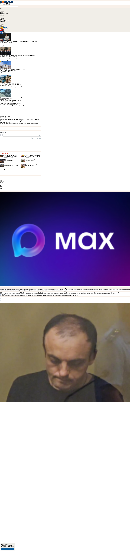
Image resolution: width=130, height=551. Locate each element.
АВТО (1, 9)
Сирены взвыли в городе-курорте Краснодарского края (46, 289)
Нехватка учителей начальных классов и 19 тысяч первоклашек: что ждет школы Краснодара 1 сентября (97, 292)
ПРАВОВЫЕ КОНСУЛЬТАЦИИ (4, 20)
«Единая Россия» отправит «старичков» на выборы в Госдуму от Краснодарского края (13, 59)
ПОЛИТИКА (2, 19)
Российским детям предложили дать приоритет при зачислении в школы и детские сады (67, 295)
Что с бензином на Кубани (4, 88)
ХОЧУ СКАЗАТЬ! (2, 25)
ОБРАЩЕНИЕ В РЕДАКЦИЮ (4, 17)
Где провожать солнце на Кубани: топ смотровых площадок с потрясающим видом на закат (71, 292)
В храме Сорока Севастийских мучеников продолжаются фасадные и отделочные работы (47, 292)
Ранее (9, 137)
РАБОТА (5, 27)
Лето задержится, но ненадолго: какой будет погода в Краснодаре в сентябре (63, 289)
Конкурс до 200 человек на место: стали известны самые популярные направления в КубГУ (14, 72)
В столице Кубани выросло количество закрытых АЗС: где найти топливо (58, 293)
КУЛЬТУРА (1, 14)
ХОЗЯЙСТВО (2, 24)
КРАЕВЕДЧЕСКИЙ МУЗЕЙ (4, 13)
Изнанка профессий (3, 32)
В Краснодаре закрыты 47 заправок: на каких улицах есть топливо (10, 100)
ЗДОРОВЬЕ (2, 11)
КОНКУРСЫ (2, 12)
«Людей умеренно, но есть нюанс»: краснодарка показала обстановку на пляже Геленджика (14, 86)
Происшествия (2, 116)
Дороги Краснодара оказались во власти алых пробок (28, 292)
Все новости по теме (3, 43)
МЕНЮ (1, 8)
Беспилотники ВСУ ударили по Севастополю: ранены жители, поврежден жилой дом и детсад (15, 293)
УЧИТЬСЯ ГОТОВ (5, 28)
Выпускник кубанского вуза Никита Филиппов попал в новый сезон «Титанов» (38, 293)
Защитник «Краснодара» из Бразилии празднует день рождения (23, 290)
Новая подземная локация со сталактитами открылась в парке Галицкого (104, 293)
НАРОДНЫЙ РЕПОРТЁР (4, 16)
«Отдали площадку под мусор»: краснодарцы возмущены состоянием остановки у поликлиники (86, 289)
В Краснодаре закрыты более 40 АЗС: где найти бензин (8, 101)
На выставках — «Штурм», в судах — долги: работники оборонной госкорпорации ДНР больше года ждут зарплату (15, 295)
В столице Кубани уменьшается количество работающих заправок (40, 290)
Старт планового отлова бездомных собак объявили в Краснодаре (58, 290)
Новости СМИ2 (2, 169)
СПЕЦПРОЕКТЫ (2, 22)
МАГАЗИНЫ (5, 31)
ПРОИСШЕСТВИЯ (3, 21)
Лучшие (5, 137)
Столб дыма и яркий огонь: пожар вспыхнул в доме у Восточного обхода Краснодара (41, 295)
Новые (1, 137)
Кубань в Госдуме (3, 46)
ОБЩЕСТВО (2, 18)
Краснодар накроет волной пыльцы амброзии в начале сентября (29, 289)
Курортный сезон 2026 (3, 74)
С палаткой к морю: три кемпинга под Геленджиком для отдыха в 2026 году (10, 289)
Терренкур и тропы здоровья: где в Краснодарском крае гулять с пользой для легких (110, 289)
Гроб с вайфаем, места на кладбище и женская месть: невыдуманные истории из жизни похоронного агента (16, 45)
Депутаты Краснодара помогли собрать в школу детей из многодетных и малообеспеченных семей (81, 293)
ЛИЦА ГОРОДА (2, 15)
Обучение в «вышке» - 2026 (4, 60)
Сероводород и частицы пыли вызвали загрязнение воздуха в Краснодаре (10, 292)
